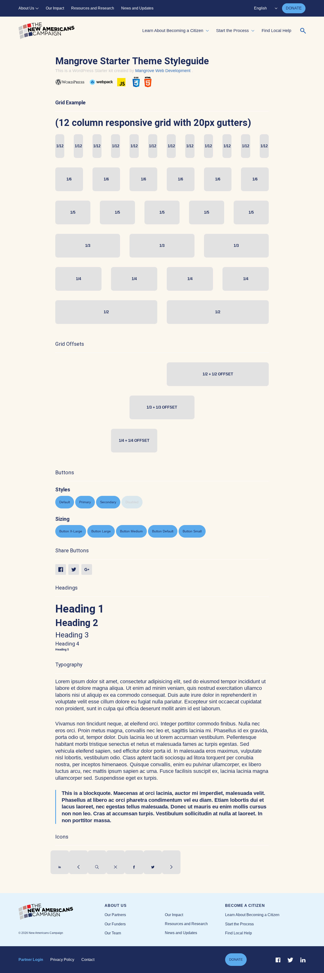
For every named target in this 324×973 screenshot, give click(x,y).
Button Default (162, 531)
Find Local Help (276, 30)
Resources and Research (92, 8)
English (260, 8)
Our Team (113, 933)
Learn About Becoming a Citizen (172, 30)
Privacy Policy (62, 960)
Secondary (108, 502)
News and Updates (137, 8)
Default (64, 502)
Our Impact (55, 8)
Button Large (101, 531)
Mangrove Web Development (163, 70)
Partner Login (31, 960)
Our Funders (115, 924)
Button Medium (131, 531)
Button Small (192, 531)
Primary (85, 502)
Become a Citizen (245, 906)
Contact (87, 960)
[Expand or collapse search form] (303, 31)
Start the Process (232, 30)
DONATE (294, 8)
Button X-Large (70, 531)
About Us (26, 8)
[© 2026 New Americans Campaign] (62, 912)
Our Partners (115, 915)
